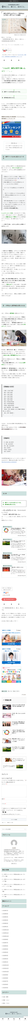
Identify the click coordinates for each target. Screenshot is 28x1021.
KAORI (14, 848)
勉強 (15, 691)
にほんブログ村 (6, 595)
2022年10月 (6, 936)
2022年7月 (5, 942)
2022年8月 (5, 939)
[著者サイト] (12, 863)
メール (4, 803)
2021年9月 (5, 974)
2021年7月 (5, 981)
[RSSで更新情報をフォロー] (16, 863)
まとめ (8, 149)
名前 (3, 798)
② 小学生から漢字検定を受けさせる (14, 147)
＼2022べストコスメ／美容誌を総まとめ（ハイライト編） (13, 895)
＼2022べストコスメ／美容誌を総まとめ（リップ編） (13, 890)
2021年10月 (6, 971)
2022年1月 (5, 962)
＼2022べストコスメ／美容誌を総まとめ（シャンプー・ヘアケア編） (13, 885)
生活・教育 (5, 691)
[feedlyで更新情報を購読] (14, 863)
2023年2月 (5, 923)
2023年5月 (5, 913)
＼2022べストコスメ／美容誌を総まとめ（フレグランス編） (13, 875)
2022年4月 (5, 952)
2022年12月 (6, 929)
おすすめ (10, 691)
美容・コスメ (6, 1000)
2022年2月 (5, 958)
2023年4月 (5, 916)
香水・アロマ (6, 1003)
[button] (25, 829)
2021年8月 (5, 978)
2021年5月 (5, 987)
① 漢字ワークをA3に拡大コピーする (14, 145)
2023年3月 (5, 920)
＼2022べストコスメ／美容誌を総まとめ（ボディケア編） (13, 880)
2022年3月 (5, 955)
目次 (12, 143)
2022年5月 (5, 949)
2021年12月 (6, 965)
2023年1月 (5, 926)
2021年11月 (6, 968)
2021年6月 (5, 984)
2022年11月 (6, 933)
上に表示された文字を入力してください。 (11, 814)
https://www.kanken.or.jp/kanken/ (9, 462)
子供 (18, 691)
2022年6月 (5, 945)
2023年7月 (5, 910)
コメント (4, 784)
